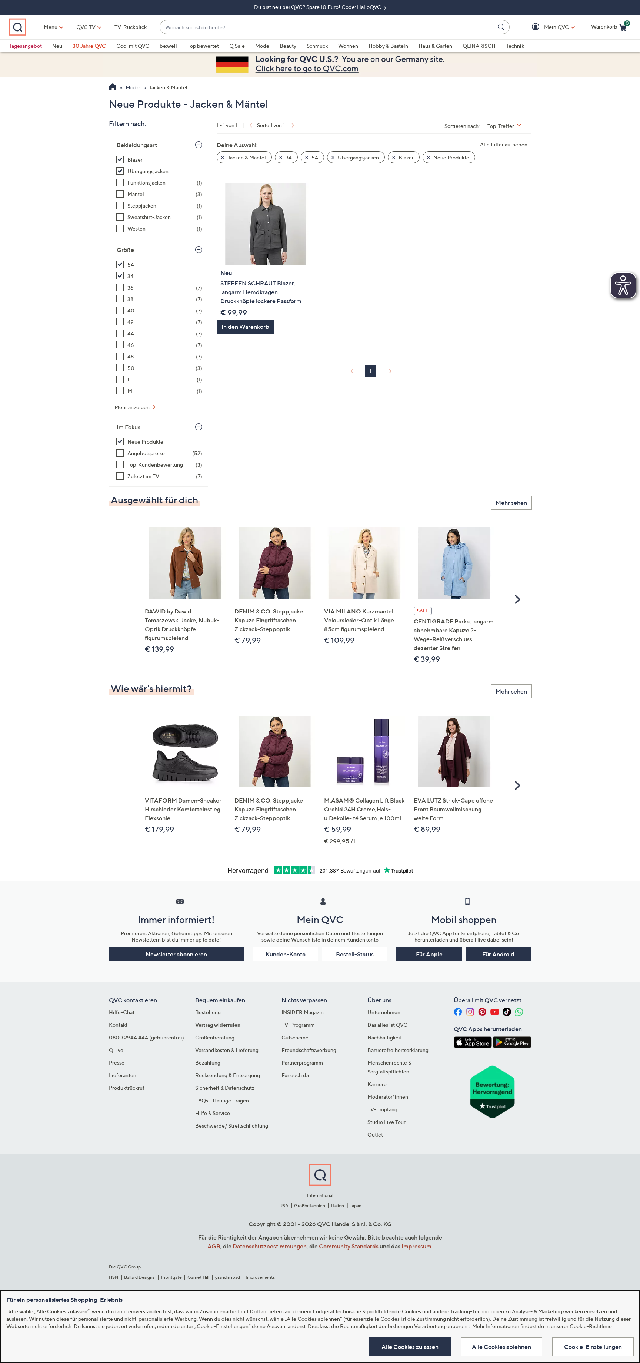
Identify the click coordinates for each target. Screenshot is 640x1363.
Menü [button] (50, 27)
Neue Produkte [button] (450, 157)
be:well (168, 46)
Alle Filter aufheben (503, 144)
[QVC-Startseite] (112, 87)
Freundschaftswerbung (308, 1050)
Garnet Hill (198, 1277)
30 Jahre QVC (89, 46)
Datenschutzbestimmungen (270, 1246)
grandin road (227, 1277)
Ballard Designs (139, 1277)
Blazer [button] (405, 157)
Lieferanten (122, 1075)
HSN (114, 1277)
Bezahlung (207, 1062)
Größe (125, 250)
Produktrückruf (126, 1088)
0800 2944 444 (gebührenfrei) (146, 1037)
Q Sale (237, 46)
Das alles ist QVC (387, 1025)
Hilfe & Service (212, 1113)
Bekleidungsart (137, 145)
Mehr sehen (511, 502)
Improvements (260, 1277)
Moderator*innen (387, 1097)
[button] (545, 27)
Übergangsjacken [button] (358, 157)
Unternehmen (383, 1012)
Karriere (377, 1084)
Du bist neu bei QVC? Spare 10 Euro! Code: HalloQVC (318, 7)
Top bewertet (203, 46)
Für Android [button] (498, 954)
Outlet (375, 1134)
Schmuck (317, 46)
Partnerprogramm (302, 1062)
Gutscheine (295, 1037)
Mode (262, 46)
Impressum (416, 1246)
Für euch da (295, 1075)
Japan (355, 1205)
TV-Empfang (382, 1109)
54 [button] (314, 157)
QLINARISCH (479, 46)
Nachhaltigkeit (384, 1037)
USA (284, 1205)
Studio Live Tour (386, 1122)
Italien (337, 1205)
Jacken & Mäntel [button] (246, 157)
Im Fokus (128, 427)
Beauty (288, 46)
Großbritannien (309, 1205)
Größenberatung (214, 1037)
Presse (116, 1062)
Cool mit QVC (132, 46)
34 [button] (288, 157)
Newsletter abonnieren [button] (176, 954)
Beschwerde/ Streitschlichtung (231, 1125)
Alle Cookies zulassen (410, 1346)
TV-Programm (298, 1025)
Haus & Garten (435, 46)
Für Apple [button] (429, 954)
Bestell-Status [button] (355, 954)
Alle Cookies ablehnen (501, 1346)
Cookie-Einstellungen (593, 1346)
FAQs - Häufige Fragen (222, 1100)
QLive (116, 1050)
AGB (213, 1246)
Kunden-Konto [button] (286, 954)
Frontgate (171, 1277)
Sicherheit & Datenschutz (224, 1088)
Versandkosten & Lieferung (227, 1050)
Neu (57, 46)
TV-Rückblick (130, 27)
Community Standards (349, 1246)
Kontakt (118, 1025)
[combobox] (327, 27)
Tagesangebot (25, 46)
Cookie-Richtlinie (591, 1326)
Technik (515, 46)
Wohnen (348, 46)
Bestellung (208, 1012)
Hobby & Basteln (388, 46)
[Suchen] (502, 27)
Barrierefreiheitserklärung (398, 1050)
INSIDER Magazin (302, 1012)
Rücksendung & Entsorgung (227, 1075)
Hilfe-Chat (121, 1012)
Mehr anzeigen (132, 407)
